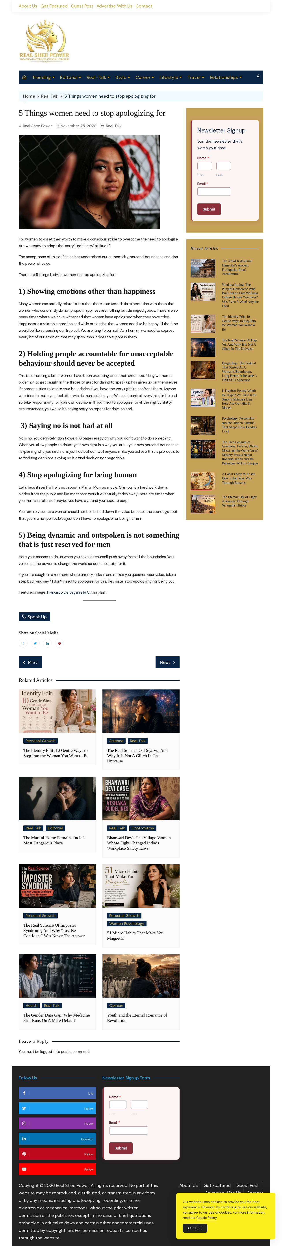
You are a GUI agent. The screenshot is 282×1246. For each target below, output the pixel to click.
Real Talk (114, 125)
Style (121, 77)
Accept (195, 1228)
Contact (144, 6)
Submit (209, 209)
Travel (194, 77)
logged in (48, 1051)
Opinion (116, 1005)
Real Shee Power (37, 125)
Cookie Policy (206, 1218)
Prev (33, 662)
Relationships (224, 77)
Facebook (23, 643)
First (200, 175)
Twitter (35, 643)
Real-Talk (96, 77)
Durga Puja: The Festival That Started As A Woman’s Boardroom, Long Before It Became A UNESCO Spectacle (239, 371)
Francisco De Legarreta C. (68, 592)
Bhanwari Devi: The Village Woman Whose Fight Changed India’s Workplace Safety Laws (139, 843)
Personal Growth (41, 740)
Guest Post (82, 6)
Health (31, 1005)
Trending (41, 77)
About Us (28, 6)
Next (165, 662)
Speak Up (37, 617)
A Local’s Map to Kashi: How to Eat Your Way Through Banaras (238, 478)
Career (143, 77)
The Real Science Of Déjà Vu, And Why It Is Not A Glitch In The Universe (137, 755)
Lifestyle (169, 77)
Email (202, 184)
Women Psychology (126, 923)
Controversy (143, 828)
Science (116, 740)
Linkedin (47, 643)
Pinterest (59, 643)
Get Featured (54, 6)
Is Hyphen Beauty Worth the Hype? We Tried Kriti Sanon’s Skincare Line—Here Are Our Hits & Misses (239, 399)
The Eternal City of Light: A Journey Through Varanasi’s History (239, 501)
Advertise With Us (114, 6)
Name (203, 158)
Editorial (69, 77)
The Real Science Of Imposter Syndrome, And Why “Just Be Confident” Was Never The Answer (54, 930)
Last (219, 175)
